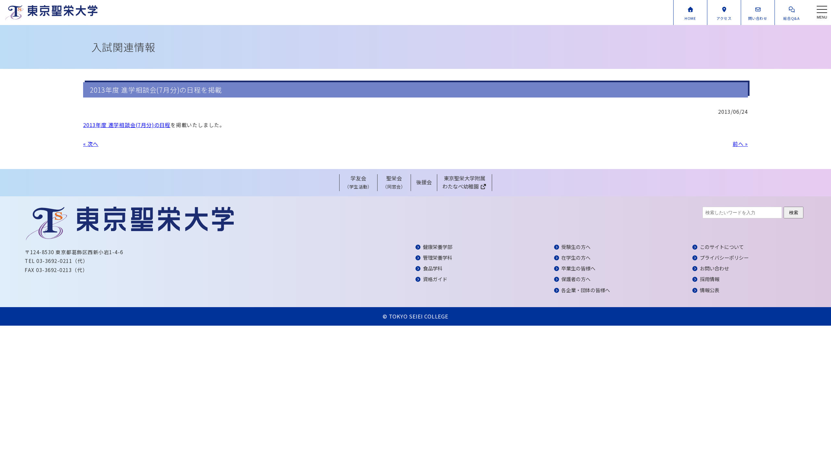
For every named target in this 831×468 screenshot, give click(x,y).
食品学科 (432, 268)
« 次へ (90, 144)
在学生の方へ (575, 257)
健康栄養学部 (437, 246)
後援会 (424, 182)
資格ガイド (435, 278)
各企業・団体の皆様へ (585, 289)
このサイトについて (722, 246)
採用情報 (709, 278)
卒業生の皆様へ (578, 268)
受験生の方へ (575, 246)
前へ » (740, 144)
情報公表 (709, 289)
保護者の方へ (575, 278)
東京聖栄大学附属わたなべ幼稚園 (463, 182)
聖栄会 (394, 182)
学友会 (358, 182)
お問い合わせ (714, 268)
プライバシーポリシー (724, 257)
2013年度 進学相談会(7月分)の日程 (126, 125)
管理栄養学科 (437, 257)
